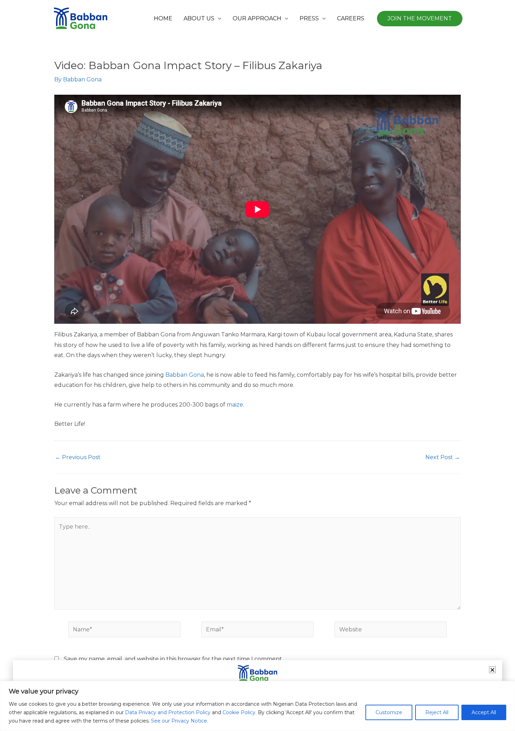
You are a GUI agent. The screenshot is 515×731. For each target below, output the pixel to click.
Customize (389, 712)
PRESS (309, 18)
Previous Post (78, 457)
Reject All (436, 712)
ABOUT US (199, 18)
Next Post (442, 457)
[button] (419, 18)
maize (235, 404)
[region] (257, 706)
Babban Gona (184, 374)
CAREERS (350, 18)
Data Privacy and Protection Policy (168, 712)
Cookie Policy (238, 712)
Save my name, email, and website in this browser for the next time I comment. (173, 659)
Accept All (484, 712)
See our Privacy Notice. (179, 721)
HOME (163, 18)
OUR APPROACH (257, 18)
